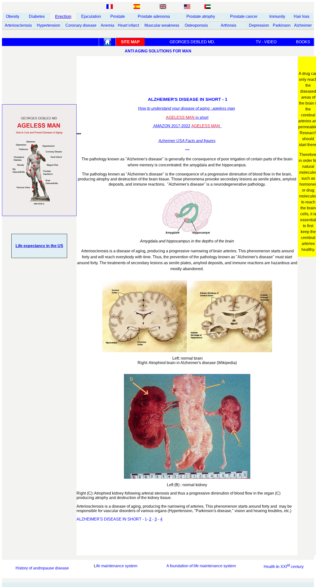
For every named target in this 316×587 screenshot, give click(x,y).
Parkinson (282, 25)
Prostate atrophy (200, 16)
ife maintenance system (116, 566)
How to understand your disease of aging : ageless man (186, 108)
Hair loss (301, 16)
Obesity (12, 16)
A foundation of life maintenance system (201, 566)
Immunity (277, 16)
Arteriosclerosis (18, 25)
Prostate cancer (243, 16)
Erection (63, 16)
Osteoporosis (196, 25)
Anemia (107, 25)
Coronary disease (81, 25)
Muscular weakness (161, 25)
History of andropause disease (42, 568)
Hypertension (48, 25)
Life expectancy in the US (39, 246)
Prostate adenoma (154, 16)
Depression (259, 25)
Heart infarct (128, 25)
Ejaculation (91, 16)
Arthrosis (228, 25)
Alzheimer (303, 25)
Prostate (117, 16)
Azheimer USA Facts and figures (187, 141)
